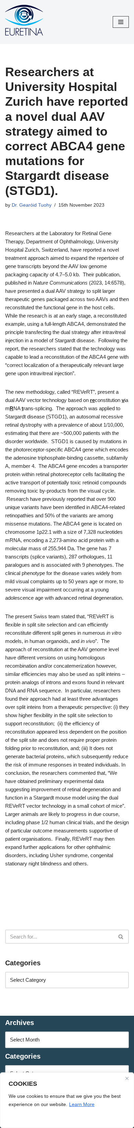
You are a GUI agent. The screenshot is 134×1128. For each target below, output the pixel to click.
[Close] (127, 1078)
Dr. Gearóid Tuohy (32, 205)
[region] (67, 1100)
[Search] (121, 937)
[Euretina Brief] (24, 22)
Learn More (81, 1104)
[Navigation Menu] (121, 22)
